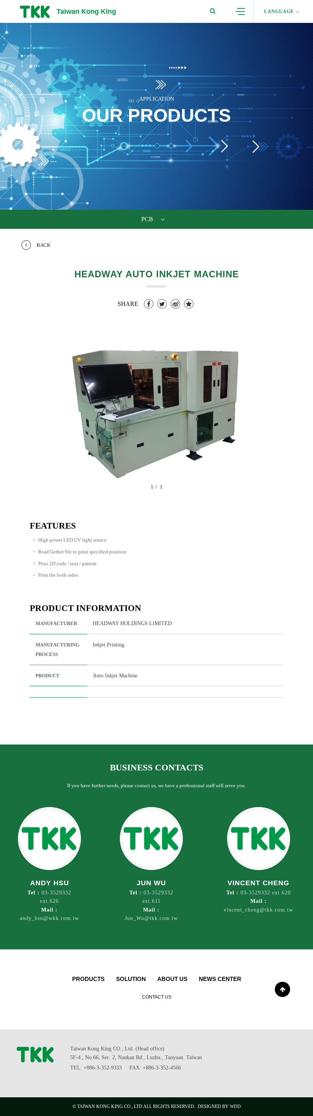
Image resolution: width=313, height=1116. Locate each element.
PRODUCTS (88, 979)
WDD (235, 1106)
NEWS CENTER (220, 979)
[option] (156, 414)
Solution (131, 979)
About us (172, 979)
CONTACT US (156, 997)
